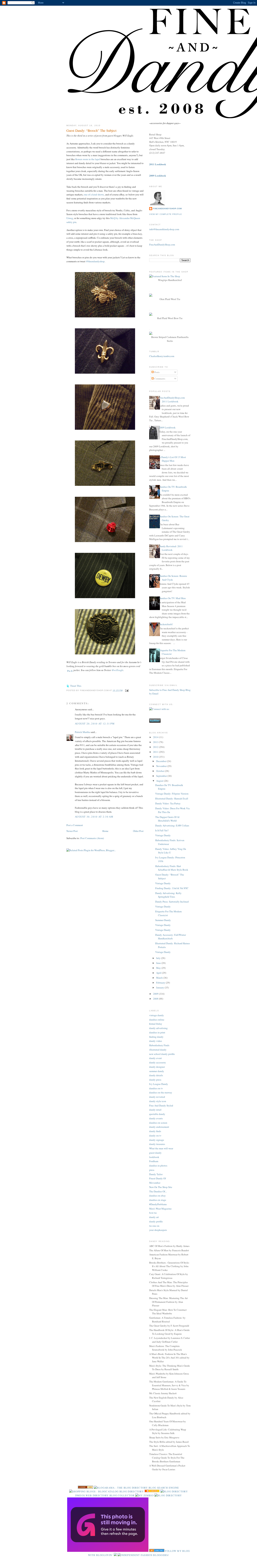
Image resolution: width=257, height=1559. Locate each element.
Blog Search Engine (164, 1487)
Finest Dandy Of (157, 1178)
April (159, 972)
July (158, 958)
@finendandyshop (95, 261)
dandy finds (155, 1131)
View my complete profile (165, 214)
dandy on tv (155, 1135)
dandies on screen (158, 1122)
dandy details (156, 1075)
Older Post (138, 831)
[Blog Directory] (168, 1495)
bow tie (153, 1212)
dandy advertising (158, 1028)
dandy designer (157, 1066)
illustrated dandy (158, 1049)
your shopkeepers (158, 1230)
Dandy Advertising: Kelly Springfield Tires (168, 895)
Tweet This (75, 685)
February (161, 982)
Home (105, 831)
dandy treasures (157, 1144)
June (158, 963)
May (158, 968)
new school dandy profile (162, 1054)
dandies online (156, 1019)
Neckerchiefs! (166, 624)
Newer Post (72, 831)
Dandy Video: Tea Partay (168, 803)
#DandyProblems (158, 1204)
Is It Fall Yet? (162, 830)
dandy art (154, 1217)
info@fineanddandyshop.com (164, 229)
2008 (156, 998)
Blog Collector (122, 1495)
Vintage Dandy (163, 835)
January (160, 987)
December (161, 761)
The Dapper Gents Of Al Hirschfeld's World (167, 818)
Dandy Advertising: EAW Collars (172, 825)
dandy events (156, 1118)
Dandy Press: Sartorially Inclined (172, 901)
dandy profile (156, 1221)
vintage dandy (156, 1015)
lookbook (154, 1157)
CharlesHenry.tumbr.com (161, 356)
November (161, 766)
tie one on (154, 1225)
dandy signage (156, 1140)
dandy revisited (157, 1096)
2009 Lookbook (167, 427)
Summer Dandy (163, 920)
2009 (156, 993)
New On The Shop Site (160, 1187)
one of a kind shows (94, 194)
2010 (156, 756)
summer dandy (156, 1071)
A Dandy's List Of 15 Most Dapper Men (172, 459)
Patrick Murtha (82, 732)
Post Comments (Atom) (92, 838)
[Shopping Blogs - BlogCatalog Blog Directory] (106, 1491)
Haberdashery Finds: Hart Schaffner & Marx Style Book (171, 868)
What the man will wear (161, 1148)
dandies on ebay (157, 1195)
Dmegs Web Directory (92, 1495)
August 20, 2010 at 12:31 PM (95, 723)
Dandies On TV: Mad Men (172, 598)
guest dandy (155, 1152)
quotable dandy (157, 1114)
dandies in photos (158, 1165)
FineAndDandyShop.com (167, 209)
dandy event (155, 1058)
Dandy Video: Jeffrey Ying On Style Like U (170, 850)
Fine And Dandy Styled (161, 1105)
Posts (157, 372)
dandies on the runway (160, 1092)
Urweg (69, 218)
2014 (156, 737)
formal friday (155, 1023)
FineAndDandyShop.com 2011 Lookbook (172, 399)
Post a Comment (74, 825)
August (160, 780)
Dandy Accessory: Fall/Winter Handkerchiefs (170, 936)
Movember (154, 1182)
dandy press (155, 1079)
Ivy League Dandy (158, 1084)
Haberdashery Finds (159, 1045)
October (160, 771)
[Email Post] (126, 691)
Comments (159, 378)
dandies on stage (157, 1200)
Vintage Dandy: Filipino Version (172, 793)
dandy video (155, 1041)
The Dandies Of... (158, 1191)
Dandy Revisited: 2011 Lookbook (171, 548)
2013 (156, 742)
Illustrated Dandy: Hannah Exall (171, 798)
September (161, 776)
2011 (156, 752)
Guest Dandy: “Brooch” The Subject (91, 130)
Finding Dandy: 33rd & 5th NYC (172, 888)
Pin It (70, 671)
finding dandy (156, 1036)
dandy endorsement (159, 1127)
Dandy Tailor (156, 1174)
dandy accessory (157, 1062)
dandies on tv (156, 1088)
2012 (156, 747)
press (151, 1170)
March (159, 977)
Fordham (153, 1161)
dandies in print (157, 1032)
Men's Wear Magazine (160, 1208)
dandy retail (155, 1109)
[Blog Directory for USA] (85, 1487)
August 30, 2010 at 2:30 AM (94, 816)
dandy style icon (157, 1101)
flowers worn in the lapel (87, 159)
